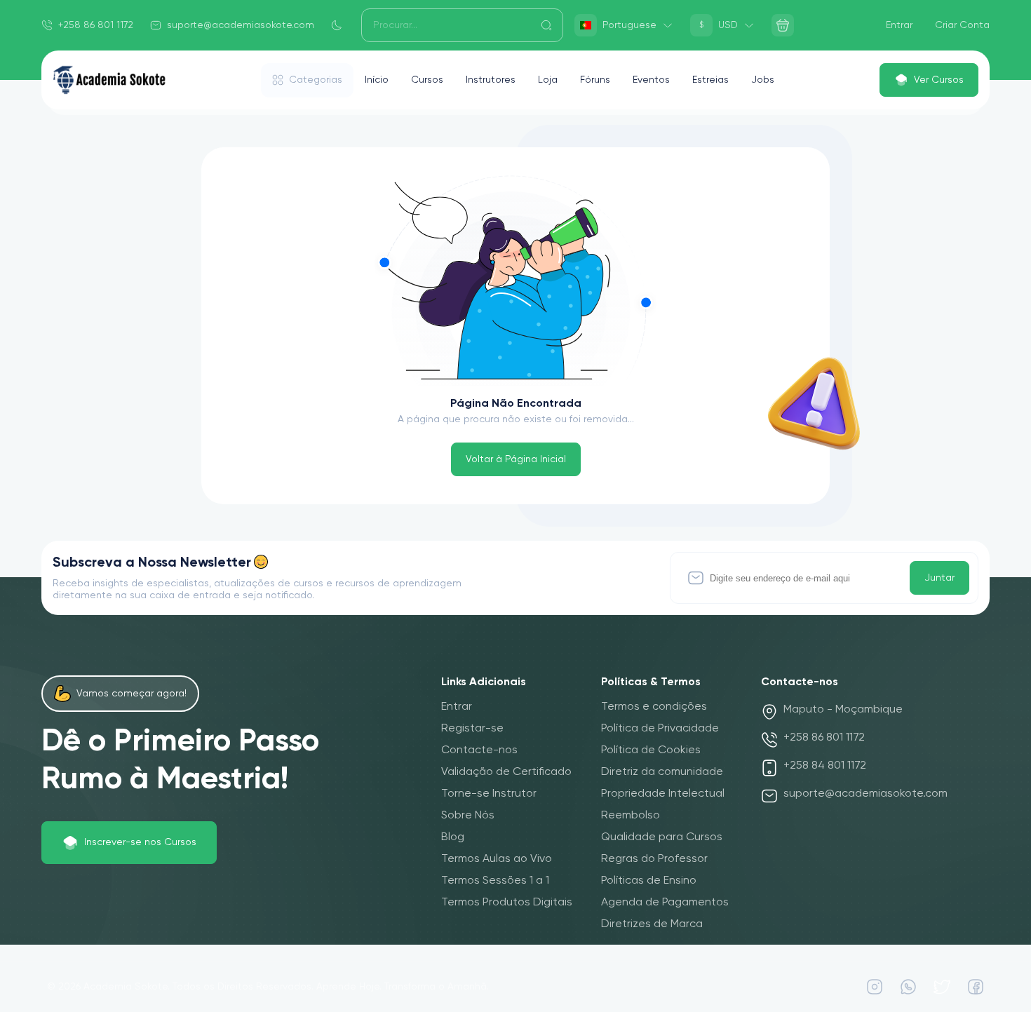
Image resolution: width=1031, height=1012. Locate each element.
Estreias (710, 80)
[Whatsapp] (908, 986)
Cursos (427, 80)
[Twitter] (942, 986)
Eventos (651, 80)
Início (377, 80)
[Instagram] (874, 986)
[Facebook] (975, 986)
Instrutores (491, 80)
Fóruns (595, 80)
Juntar (939, 578)
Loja (548, 80)
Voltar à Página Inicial (516, 459)
